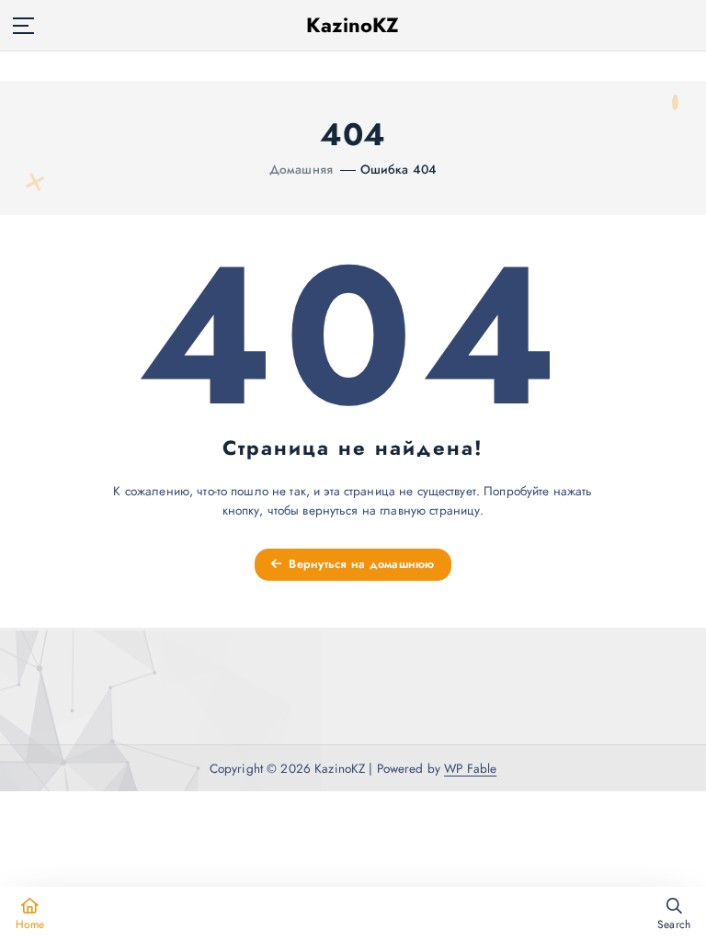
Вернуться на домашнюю (360, 564)
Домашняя (301, 169)
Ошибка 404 (398, 169)
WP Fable (470, 768)
